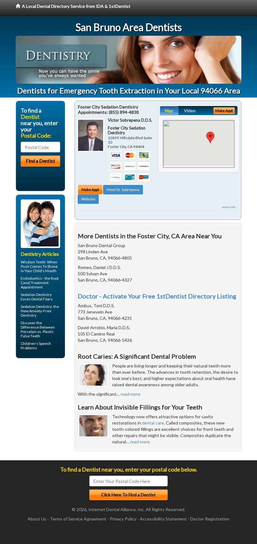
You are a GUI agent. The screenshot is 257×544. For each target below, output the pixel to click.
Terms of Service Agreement (78, 518)
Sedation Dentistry (36, 294)
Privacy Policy (123, 518)
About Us (37, 518)
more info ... (230, 207)
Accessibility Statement (163, 518)
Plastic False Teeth (37, 333)
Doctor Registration (209, 518)
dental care (153, 422)
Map (169, 110)
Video (190, 110)
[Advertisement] (48, 412)
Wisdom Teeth (33, 262)
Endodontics (31, 278)
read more (130, 394)
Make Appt (90, 189)
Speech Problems (36, 345)
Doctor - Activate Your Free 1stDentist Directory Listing (157, 296)
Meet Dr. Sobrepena (123, 189)
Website (88, 199)
